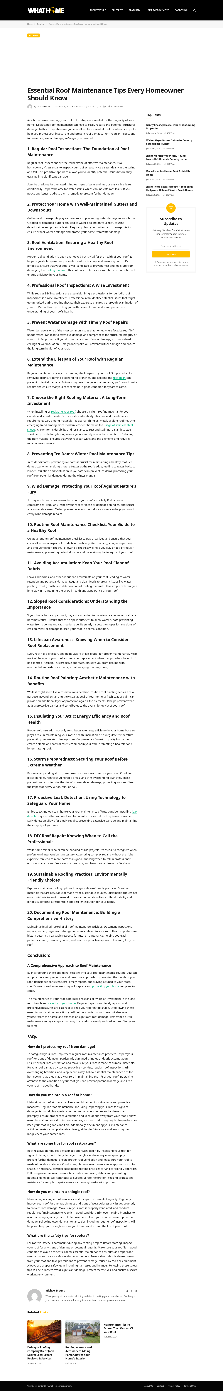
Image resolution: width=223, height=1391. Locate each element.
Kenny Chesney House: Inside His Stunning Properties (170, 126)
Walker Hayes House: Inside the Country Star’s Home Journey (169, 142)
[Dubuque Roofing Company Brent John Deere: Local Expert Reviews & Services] (44, 1331)
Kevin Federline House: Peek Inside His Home (168, 173)
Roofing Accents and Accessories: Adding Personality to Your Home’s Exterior (78, 1353)
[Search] (194, 10)
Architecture (98, 10)
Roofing (33, 35)
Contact (160, 1385)
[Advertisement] (111, 61)
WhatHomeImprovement (59, 1385)
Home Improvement (157, 10)
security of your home (62, 1003)
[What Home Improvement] (45, 10)
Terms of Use (190, 1385)
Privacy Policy (172, 265)
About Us (148, 1385)
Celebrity (117, 10)
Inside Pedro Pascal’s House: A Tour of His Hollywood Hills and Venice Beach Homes (169, 188)
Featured (134, 10)
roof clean (119, 378)
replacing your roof (63, 411)
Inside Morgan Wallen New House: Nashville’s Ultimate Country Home (166, 157)
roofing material (56, 270)
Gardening (181, 10)
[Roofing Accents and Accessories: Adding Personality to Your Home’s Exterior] (82, 1331)
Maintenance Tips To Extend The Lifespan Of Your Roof (118, 1328)
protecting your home (106, 986)
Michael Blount (43, 106)
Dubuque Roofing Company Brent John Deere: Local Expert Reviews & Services (40, 1353)
